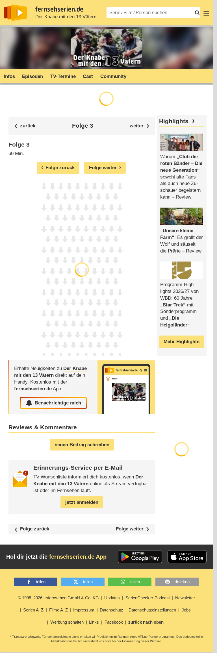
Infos (9, 76)
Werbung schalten (67, 622)
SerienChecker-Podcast (147, 597)
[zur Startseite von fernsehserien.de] (15, 13)
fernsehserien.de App (78, 557)
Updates (112, 597)
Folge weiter (130, 529)
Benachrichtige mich (58, 403)
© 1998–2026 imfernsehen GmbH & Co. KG (58, 597)
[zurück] (24, 125)
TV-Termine (63, 76)
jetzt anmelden (81, 502)
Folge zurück (34, 529)
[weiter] (139, 126)
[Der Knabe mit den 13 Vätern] (126, 387)
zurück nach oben (146, 622)
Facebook (114, 622)
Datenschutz (111, 610)
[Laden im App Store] (187, 556)
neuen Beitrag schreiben (82, 444)
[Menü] (206, 13)
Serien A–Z (33, 610)
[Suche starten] (197, 12)
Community (113, 76)
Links (94, 622)
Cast (88, 76)
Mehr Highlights (181, 341)
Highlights (173, 121)
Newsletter (185, 597)
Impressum (83, 610)
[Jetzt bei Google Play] (140, 556)
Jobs (186, 610)
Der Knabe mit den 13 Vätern (65, 16)
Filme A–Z (58, 610)
